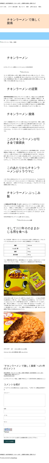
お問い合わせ (33, 6)
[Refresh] (6, 432)
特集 (39, 6)
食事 (20, 352)
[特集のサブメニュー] (41, 6)
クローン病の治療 (12, 6)
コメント (6, 392)
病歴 (27, 6)
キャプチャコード (8, 437)
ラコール (6, 352)
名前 (5, 408)
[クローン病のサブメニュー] (6, 6)
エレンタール (24, 352)
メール (5, 415)
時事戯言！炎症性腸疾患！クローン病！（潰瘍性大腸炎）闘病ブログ (18, 3)
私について (22, 6)
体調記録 (16, 352)
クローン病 (3, 6)
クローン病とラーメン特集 (21, 349)
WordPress (14, 458)
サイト (5, 422)
